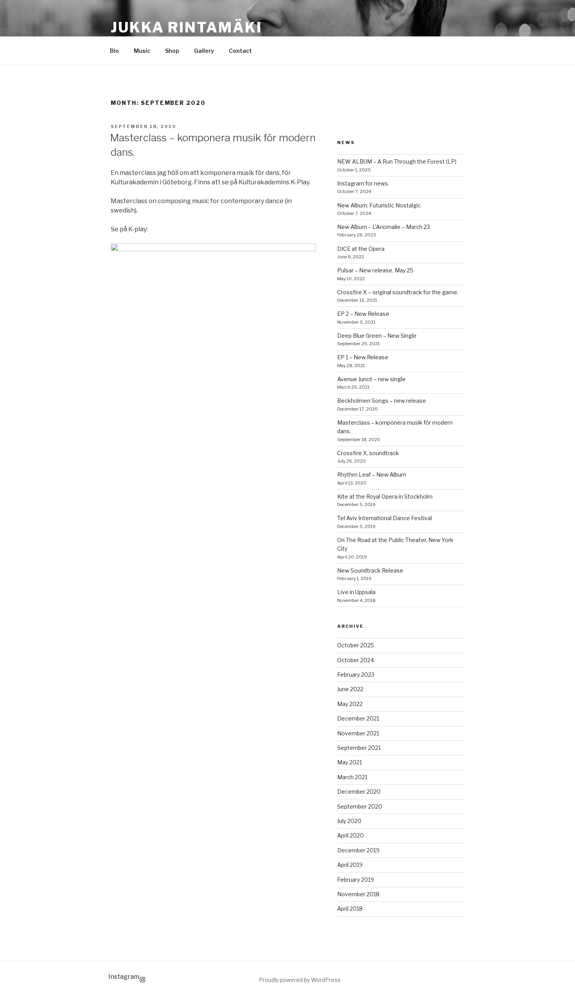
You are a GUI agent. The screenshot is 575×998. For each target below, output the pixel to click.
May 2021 (349, 762)
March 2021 (352, 777)
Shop (172, 50)
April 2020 (350, 835)
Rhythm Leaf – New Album (371, 474)
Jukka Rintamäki (186, 27)
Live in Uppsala (356, 592)
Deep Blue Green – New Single (377, 335)
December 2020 (359, 791)
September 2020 (359, 806)
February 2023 (355, 674)
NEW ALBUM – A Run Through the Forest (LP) (396, 161)
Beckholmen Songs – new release (381, 400)
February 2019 (355, 879)
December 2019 (358, 850)
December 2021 (358, 718)
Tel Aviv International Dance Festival (384, 518)
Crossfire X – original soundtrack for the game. (397, 292)
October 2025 (355, 645)
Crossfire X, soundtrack (368, 453)
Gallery (204, 50)
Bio (114, 50)
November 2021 (358, 733)
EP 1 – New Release (362, 357)
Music (142, 50)
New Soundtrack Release (370, 570)
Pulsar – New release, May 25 (375, 270)
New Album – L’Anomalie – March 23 (383, 226)
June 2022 (350, 689)
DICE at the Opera (361, 248)
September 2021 (359, 747)
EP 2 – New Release (363, 313)
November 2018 (358, 894)
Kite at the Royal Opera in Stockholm (385, 496)
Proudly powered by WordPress (300, 979)
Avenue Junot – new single (371, 379)
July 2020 (349, 821)
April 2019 (350, 864)
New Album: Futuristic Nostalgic (379, 205)
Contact (240, 50)
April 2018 (350, 908)
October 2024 (355, 660)
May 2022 (350, 704)
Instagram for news (362, 183)
